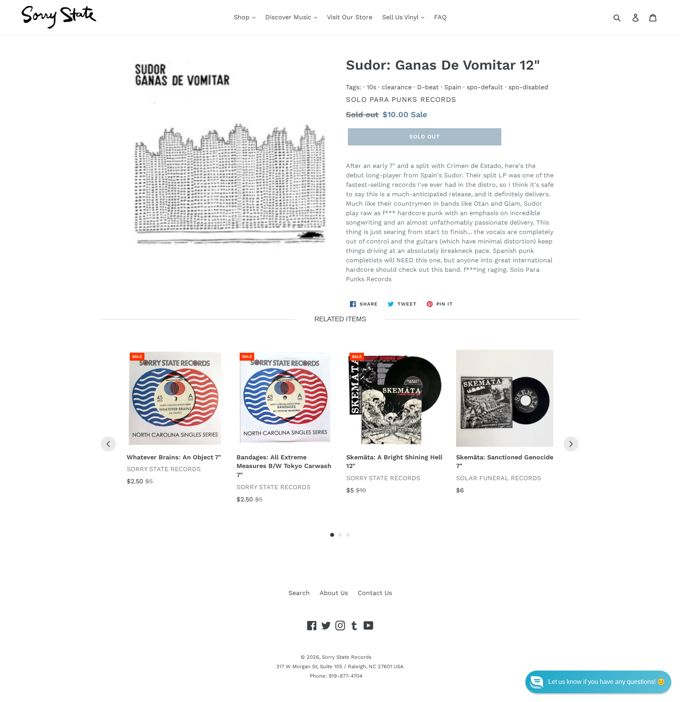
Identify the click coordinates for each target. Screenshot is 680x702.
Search (299, 593)
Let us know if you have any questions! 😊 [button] (606, 681)
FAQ (440, 17)
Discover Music (289, 17)
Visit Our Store (349, 17)
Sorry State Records (346, 657)
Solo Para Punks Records (401, 99)
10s (371, 87)
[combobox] (626, 17)
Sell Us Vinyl (401, 17)
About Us (334, 593)
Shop (242, 17)
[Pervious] (108, 444)
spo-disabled (528, 87)
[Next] (571, 444)
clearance (397, 87)
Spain (452, 87)
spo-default (485, 87)
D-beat (428, 87)
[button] (598, 682)
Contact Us (375, 593)
